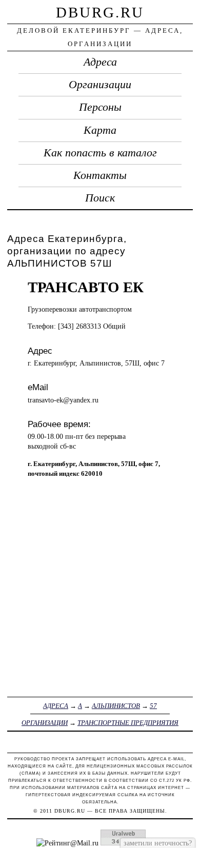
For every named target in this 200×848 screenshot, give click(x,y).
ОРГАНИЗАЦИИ (45, 722)
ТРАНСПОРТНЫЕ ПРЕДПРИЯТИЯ (127, 722)
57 (153, 706)
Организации (100, 84)
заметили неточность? (158, 843)
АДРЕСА (55, 706)
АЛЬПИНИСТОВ (116, 706)
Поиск (100, 198)
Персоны (100, 107)
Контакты (100, 175)
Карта (100, 130)
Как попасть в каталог (100, 153)
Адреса (100, 62)
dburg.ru (100, 12)
